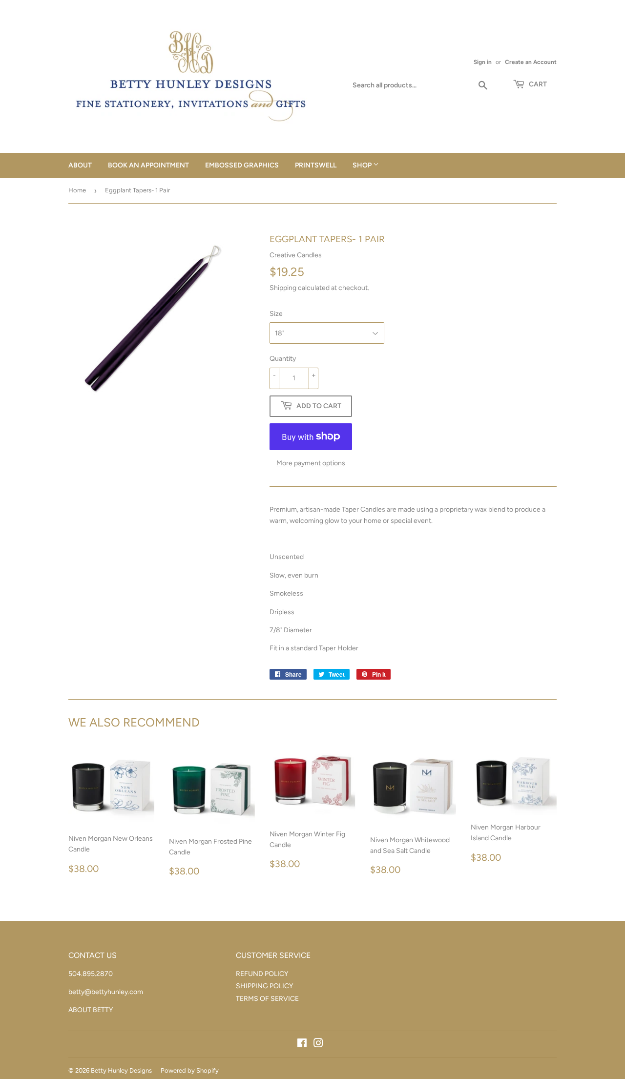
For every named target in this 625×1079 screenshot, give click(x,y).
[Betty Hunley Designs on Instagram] (318, 1044)
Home (77, 190)
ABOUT (80, 165)
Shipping (283, 288)
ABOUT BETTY (90, 1010)
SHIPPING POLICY (264, 986)
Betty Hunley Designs (121, 1070)
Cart (537, 84)
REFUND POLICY (262, 974)
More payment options (310, 463)
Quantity (283, 358)
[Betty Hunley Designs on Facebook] (302, 1044)
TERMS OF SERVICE (267, 999)
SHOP (363, 165)
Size (276, 314)
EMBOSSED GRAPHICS (242, 165)
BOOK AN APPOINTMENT (148, 165)
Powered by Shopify (190, 1070)
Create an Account (531, 62)
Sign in (483, 62)
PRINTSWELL (315, 165)
